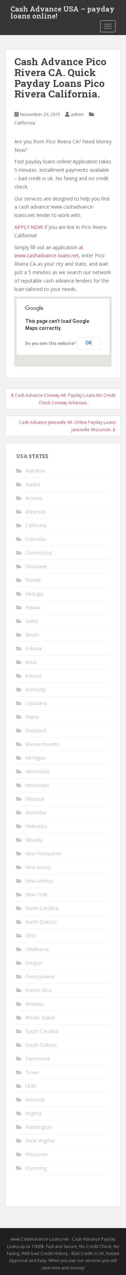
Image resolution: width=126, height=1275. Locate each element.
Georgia (34, 593)
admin (77, 114)
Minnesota (37, 771)
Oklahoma (37, 949)
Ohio (30, 935)
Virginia (33, 1113)
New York (36, 894)
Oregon (33, 962)
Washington (38, 1127)
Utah (30, 1086)
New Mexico (39, 880)
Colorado (35, 539)
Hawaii (32, 607)
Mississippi (37, 785)
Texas (32, 1072)
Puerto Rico (38, 990)
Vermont (35, 1099)
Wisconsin (36, 1154)
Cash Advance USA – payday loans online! (62, 11)
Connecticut (38, 552)
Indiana (33, 648)
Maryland (35, 730)
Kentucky (35, 689)
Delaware (36, 566)
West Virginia (39, 1140)
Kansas (33, 675)
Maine (32, 716)
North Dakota (41, 921)
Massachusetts (42, 744)
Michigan (35, 757)
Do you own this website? (50, 343)
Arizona (33, 498)
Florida (33, 580)
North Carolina (41, 908)
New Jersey (38, 867)
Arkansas (35, 511)
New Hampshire (43, 853)
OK (88, 343)
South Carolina (41, 1031)
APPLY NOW (28, 227)
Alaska (32, 484)
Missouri (34, 798)
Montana (35, 812)
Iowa (30, 662)
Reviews (34, 1004)
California (24, 123)
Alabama (35, 470)
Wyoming (36, 1168)
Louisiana (36, 703)
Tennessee (37, 1058)
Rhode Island (40, 1017)
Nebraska (36, 826)
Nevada (34, 839)
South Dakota (41, 1045)
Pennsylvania (40, 976)
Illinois (32, 634)
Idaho (31, 621)
